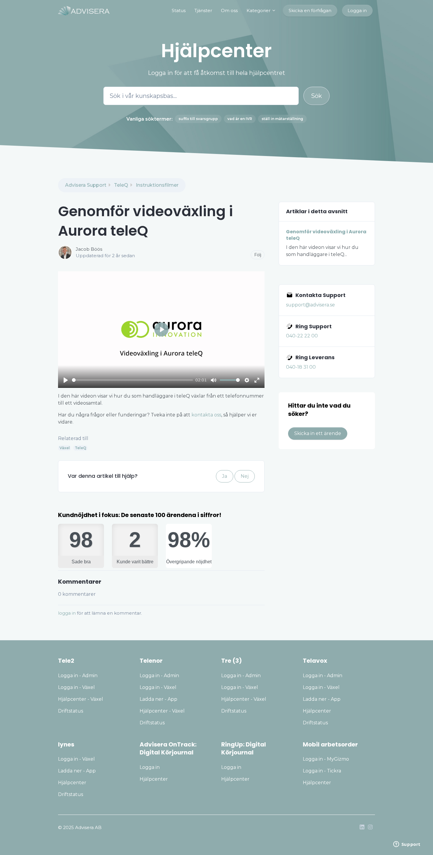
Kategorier (259, 10)
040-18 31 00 (301, 367)
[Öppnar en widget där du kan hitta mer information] (406, 844)
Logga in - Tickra (322, 771)
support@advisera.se (310, 305)
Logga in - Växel (76, 687)
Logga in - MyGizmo (326, 759)
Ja (224, 476)
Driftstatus (70, 711)
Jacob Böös (89, 249)
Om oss (229, 10)
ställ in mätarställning (282, 118)
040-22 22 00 (302, 336)
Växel (65, 448)
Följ (257, 254)
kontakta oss (206, 415)
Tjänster (203, 10)
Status (179, 10)
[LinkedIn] (362, 828)
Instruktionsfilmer (157, 185)
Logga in (357, 10)
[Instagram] (370, 828)
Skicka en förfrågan (310, 10)
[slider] (132, 380)
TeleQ (121, 185)
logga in (67, 613)
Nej (245, 476)
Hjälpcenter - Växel (80, 699)
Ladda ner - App (158, 699)
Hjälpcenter (317, 711)
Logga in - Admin (77, 675)
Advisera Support (85, 185)
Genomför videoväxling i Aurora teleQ (326, 235)
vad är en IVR (239, 118)
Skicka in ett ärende (317, 433)
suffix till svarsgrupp (198, 118)
